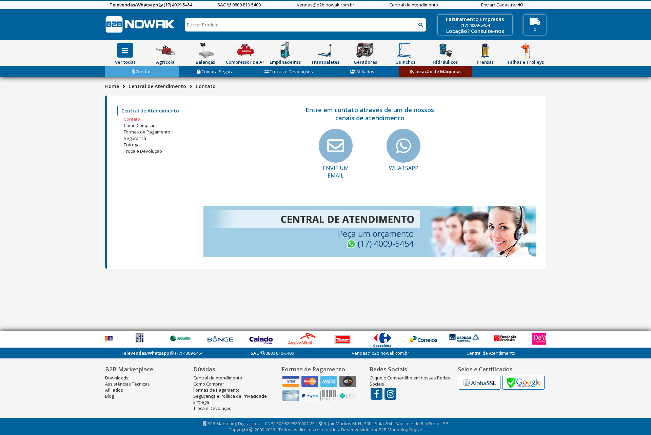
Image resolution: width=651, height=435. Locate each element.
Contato (132, 119)
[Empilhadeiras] (285, 50)
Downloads (117, 378)
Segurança (135, 138)
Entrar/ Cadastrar (499, 5)
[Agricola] (165, 50)
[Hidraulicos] (445, 50)
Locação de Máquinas (437, 71)
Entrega (132, 145)
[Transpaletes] (325, 50)
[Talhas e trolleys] (525, 50)
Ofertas (143, 71)
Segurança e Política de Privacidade (230, 396)
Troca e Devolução (143, 151)
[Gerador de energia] (365, 50)
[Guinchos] (405, 50)
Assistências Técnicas (127, 384)
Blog (109, 396)
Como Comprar (139, 125)
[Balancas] (205, 50)
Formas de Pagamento (147, 132)
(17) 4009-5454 (177, 5)
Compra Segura (217, 71)
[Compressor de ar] (245, 50)
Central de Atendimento (413, 5)
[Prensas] (485, 50)
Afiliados (364, 71)
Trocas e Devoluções (291, 71)
